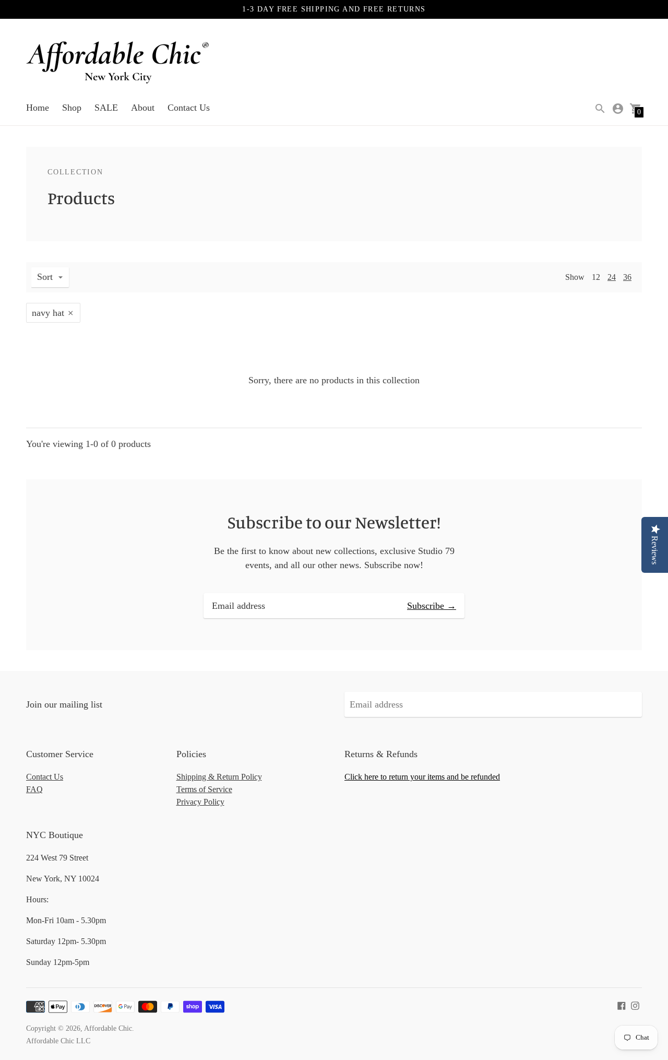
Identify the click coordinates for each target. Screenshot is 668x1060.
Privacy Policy (200, 801)
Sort (45, 277)
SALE (106, 107)
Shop (71, 107)
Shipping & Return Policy (219, 776)
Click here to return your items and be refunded (422, 776)
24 (611, 277)
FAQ (34, 789)
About (142, 107)
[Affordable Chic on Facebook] (621, 1004)
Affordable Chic (108, 1028)
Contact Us (189, 107)
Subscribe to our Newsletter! (334, 522)
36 (627, 277)
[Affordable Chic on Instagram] (635, 1004)
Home (37, 107)
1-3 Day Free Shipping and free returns (333, 9)
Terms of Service (204, 789)
